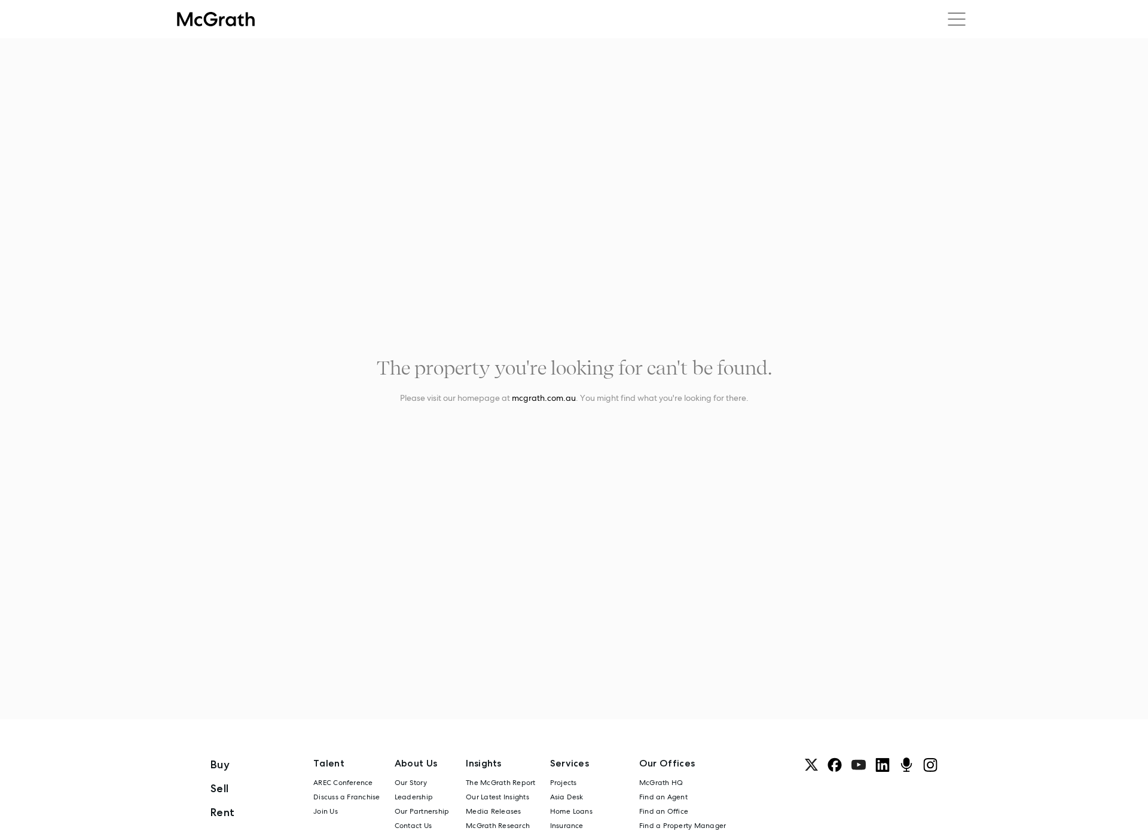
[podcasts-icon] (906, 765)
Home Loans (571, 811)
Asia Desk (567, 797)
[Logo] (216, 19)
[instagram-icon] (930, 765)
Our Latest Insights (497, 797)
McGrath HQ (661, 782)
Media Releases (493, 811)
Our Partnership (422, 811)
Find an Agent (663, 797)
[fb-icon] (835, 765)
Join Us (325, 811)
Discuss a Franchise (346, 797)
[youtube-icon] (858, 764)
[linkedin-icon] (882, 765)
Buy (220, 764)
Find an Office (663, 811)
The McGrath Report (500, 782)
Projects (563, 782)
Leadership (414, 797)
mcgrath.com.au (544, 398)
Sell (219, 788)
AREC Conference (343, 782)
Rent (222, 812)
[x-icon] (811, 765)
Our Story (411, 782)
